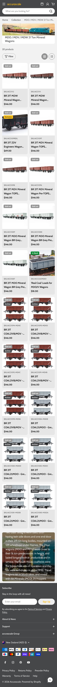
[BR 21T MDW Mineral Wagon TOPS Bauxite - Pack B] (15, 76)
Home (5, 20)
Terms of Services (35, 609)
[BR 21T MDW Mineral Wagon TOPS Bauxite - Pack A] (42, 76)
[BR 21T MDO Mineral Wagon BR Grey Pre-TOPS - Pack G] (42, 216)
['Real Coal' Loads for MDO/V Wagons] (42, 263)
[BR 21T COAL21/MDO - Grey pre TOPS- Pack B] (15, 497)
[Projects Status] (42, 4)
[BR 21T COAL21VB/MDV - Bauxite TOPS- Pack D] (42, 310)
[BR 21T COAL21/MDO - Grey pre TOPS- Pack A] (42, 497)
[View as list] (52, 56)
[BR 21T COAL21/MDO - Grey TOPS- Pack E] (42, 403)
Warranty (6, 676)
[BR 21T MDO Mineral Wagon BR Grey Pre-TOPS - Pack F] (15, 263)
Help (35, 676)
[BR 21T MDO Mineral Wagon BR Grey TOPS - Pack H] (15, 216)
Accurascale (15, 681)
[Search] (51, 11)
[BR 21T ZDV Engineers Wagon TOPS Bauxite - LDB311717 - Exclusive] (15, 122)
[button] (50, 680)
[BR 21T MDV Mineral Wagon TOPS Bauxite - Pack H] (15, 169)
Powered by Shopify (31, 681)
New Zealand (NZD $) (16, 642)
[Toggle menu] (4, 4)
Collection (16, 20)
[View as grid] (45, 56)
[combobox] (28, 11)
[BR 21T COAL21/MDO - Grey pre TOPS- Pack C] (42, 450)
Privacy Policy (8, 670)
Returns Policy (25, 670)
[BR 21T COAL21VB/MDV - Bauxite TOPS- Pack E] (15, 310)
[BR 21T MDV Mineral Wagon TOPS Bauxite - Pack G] (42, 122)
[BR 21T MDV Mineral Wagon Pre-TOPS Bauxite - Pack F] (42, 169)
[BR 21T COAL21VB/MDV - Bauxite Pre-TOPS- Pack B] (42, 356)
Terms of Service (22, 676)
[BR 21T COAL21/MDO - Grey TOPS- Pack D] (15, 450)
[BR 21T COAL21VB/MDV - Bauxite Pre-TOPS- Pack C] (15, 356)
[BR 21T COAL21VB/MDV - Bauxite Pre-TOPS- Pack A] (15, 403)
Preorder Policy (42, 670)
